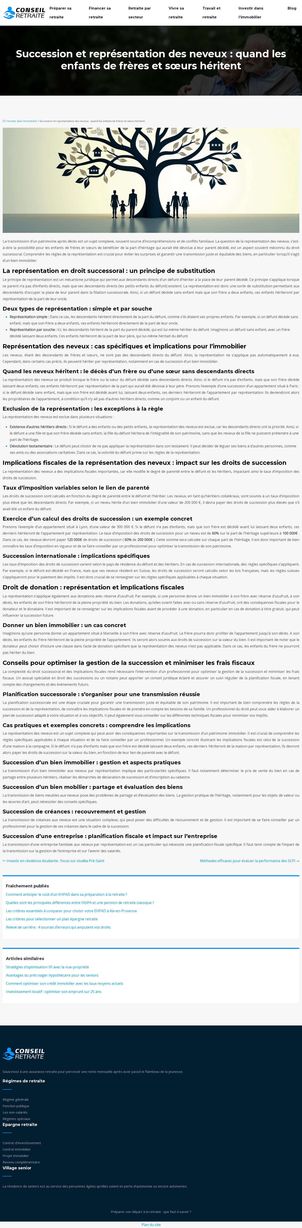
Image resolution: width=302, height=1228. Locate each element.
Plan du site (151, 1224)
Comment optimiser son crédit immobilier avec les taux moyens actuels (64, 983)
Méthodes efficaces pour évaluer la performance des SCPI (247, 860)
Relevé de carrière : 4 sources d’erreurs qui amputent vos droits (58, 927)
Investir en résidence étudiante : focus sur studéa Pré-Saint (55, 860)
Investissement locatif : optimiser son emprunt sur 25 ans (53, 991)
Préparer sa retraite (60, 12)
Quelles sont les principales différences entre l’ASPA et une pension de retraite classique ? (80, 902)
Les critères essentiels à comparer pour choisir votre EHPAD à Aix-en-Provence (71, 910)
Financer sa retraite (100, 12)
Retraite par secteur (139, 12)
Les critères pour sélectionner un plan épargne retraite (52, 919)
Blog (292, 8)
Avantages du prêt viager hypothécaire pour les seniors (52, 975)
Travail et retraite (211, 12)
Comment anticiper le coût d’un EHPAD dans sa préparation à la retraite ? (66, 894)
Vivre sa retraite (176, 12)
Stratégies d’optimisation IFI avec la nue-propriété (47, 967)
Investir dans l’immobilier (251, 12)
